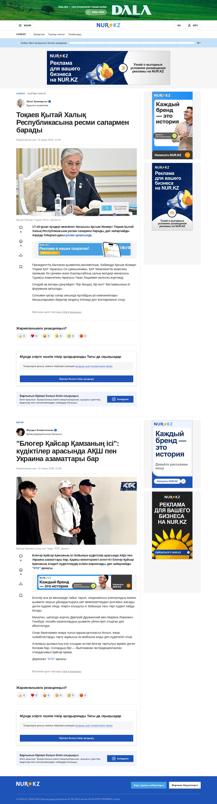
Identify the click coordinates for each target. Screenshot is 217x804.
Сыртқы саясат (56, 34)
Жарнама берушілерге (185, 785)
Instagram (123, 399)
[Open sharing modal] (20, 255)
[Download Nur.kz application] (108, 10)
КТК (36, 568)
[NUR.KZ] (108, 25)
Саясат (21, 34)
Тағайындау (74, 34)
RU (179, 25)
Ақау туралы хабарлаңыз (149, 785)
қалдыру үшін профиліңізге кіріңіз (93, 366)
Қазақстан (39, 34)
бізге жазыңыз (72, 312)
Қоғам (19, 422)
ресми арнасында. (78, 235)
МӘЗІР (27, 25)
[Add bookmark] (21, 267)
